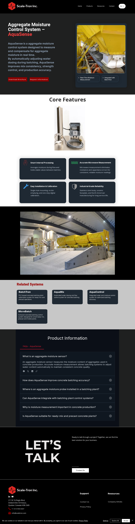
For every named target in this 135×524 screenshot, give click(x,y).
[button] (89, 6)
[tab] (32, 346)
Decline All (115, 521)
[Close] (132, 520)
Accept (126, 521)
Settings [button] (105, 521)
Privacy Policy (83, 521)
